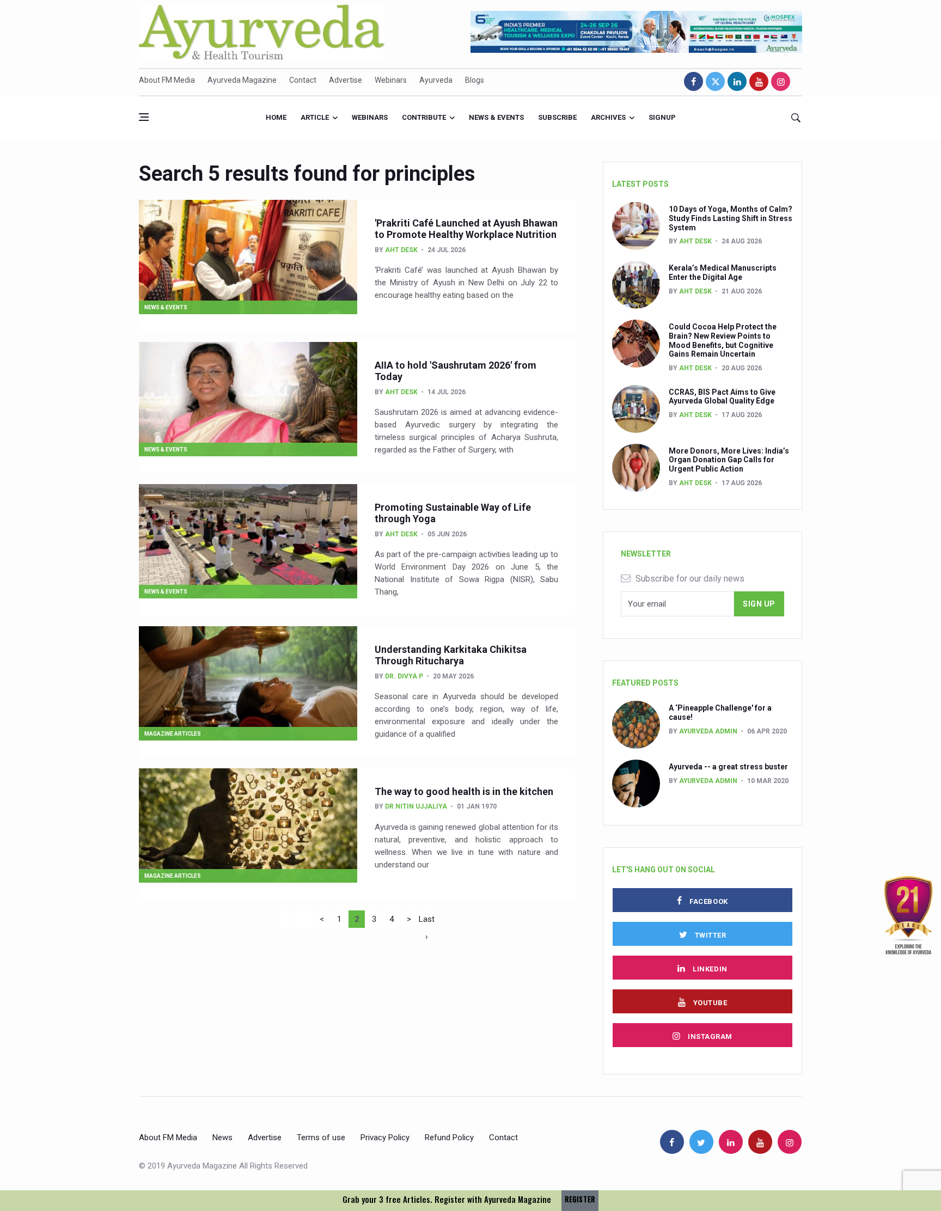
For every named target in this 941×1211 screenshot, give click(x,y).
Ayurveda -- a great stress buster (728, 766)
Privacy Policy (385, 1137)
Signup (662, 117)
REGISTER (580, 1199)
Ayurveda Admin (708, 731)
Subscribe (557, 117)
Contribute (424, 117)
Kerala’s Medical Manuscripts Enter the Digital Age (723, 273)
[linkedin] (737, 81)
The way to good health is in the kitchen (464, 791)
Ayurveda (436, 80)
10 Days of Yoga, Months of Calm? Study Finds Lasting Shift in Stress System (730, 218)
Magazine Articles (172, 734)
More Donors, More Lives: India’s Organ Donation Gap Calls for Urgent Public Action (729, 460)
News (222, 1137)
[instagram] (780, 81)
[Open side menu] (144, 117)
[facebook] (693, 81)
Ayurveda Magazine (242, 80)
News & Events (496, 117)
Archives (608, 117)
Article (315, 117)
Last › (427, 921)
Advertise (345, 80)
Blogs (474, 80)
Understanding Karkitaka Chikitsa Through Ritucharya (451, 655)
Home (276, 117)
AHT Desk (401, 250)
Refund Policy (449, 1137)
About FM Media (167, 80)
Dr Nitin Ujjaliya (416, 806)
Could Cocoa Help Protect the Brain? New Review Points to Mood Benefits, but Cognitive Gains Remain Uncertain (723, 340)
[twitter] (715, 81)
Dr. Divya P (404, 676)
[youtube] (758, 81)
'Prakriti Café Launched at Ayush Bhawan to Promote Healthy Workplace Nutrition (466, 229)
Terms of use (321, 1137)
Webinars (391, 80)
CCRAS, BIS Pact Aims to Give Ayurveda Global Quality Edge (722, 397)
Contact (302, 80)
